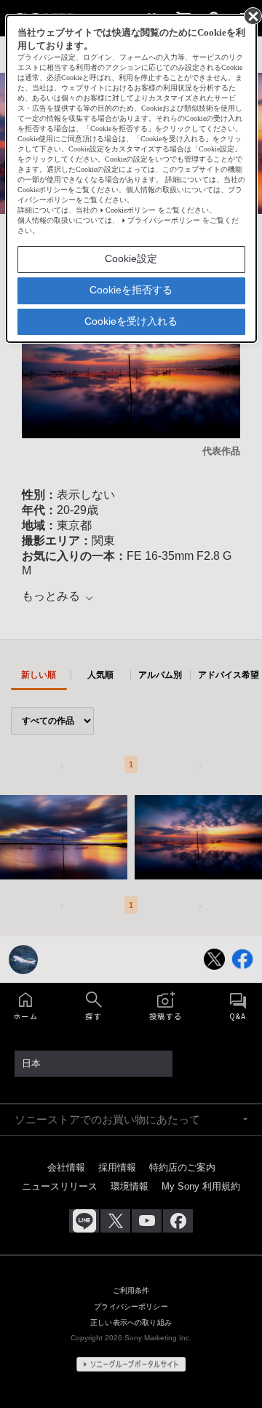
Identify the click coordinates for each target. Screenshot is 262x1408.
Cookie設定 (131, 258)
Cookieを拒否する (131, 290)
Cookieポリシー (131, 210)
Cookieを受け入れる (131, 321)
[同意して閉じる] (252, 15)
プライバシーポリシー (163, 220)
